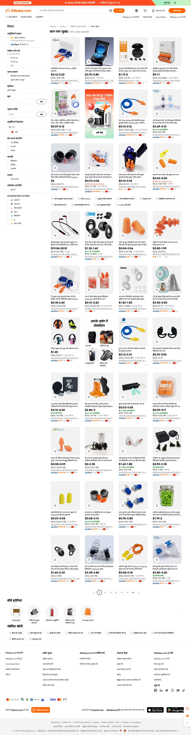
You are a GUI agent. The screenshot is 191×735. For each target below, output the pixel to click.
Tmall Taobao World (81, 722)
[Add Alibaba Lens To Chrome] (40, 710)
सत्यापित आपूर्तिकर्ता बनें (162, 674)
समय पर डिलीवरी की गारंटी (52, 669)
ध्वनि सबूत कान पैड (36, 633)
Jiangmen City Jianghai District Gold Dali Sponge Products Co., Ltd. (133, 254)
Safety (63, 26)
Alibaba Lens (17, 710)
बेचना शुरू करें (158, 664)
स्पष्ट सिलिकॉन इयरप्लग (127, 199)
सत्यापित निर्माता (85, 659)
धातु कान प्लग (147, 199)
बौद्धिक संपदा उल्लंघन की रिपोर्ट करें (128, 680)
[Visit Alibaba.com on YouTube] (178, 690)
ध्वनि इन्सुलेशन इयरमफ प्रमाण (63, 199)
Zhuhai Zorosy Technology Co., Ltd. (167, 134)
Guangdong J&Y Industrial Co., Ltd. (65, 254)
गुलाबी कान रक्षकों (55, 633)
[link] (187, 708)
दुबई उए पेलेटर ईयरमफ (105, 199)
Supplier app (98, 710)
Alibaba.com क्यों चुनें (14, 659)
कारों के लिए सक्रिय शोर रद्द (117, 633)
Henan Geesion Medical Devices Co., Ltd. (133, 308)
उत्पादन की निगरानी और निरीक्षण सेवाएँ (56, 680)
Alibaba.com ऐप (113, 710)
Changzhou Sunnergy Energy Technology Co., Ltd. (65, 308)
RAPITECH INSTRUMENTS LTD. (166, 254)
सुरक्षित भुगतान (48, 659)
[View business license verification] (120, 730)
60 (133, 592)
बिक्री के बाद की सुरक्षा (50, 674)
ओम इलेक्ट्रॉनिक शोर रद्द (82, 205)
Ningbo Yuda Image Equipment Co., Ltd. (99, 308)
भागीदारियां (157, 680)
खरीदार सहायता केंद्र (124, 659)
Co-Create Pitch (13, 664)
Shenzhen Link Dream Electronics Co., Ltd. (99, 256)
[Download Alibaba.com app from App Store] (155, 710)
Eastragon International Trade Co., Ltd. (99, 189)
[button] (110, 10)
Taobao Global (107, 722)
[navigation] (26, 309)
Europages (136, 722)
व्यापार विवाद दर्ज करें (124, 669)
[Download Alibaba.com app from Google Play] (176, 710)
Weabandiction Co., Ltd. (129, 80)
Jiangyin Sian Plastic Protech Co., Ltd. (167, 186)
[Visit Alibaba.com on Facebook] (155, 690)
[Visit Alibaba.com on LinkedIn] (161, 690)
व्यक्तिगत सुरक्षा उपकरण (78, 26)
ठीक (41, 101)
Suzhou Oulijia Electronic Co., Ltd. (99, 80)
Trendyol (125, 722)
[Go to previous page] (93, 592)
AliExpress (55, 722)
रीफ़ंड (119, 674)
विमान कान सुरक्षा (17, 633)
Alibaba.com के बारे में (14, 653)
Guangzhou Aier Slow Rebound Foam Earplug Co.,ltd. (65, 186)
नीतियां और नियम (48, 685)
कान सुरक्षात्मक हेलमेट (104, 205)
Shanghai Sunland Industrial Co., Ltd (65, 358)
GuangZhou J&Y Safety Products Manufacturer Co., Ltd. (133, 132)
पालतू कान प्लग (36, 639)
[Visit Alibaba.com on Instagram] (172, 690)
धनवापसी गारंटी (48, 664)
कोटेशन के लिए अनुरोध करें (89, 664)
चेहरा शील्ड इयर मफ (60, 205)
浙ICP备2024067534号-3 (167, 731)
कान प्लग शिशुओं (96, 633)
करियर (8, 674)
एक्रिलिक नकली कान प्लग (167, 199)
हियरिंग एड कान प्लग (18, 639)
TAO (117, 722)
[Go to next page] (138, 592)
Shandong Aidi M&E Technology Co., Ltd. (133, 186)
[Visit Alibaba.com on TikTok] (183, 690)
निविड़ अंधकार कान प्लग (75, 633)
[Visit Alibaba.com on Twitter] (166, 690)
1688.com (67, 722)
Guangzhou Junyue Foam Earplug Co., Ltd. (65, 80)
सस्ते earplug (85, 199)
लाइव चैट (120, 664)
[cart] (145, 11)
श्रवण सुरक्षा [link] (95, 26)
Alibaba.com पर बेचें (161, 659)
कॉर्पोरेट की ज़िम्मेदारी (12, 669)
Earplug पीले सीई (124, 205)
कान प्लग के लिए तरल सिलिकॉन (164, 633)
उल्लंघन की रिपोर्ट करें (124, 685)
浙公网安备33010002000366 (141, 731)
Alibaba (53, 26)
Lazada (96, 722)
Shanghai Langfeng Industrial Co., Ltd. (65, 132)
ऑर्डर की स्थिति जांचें (161, 669)
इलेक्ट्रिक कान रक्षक (140, 633)
